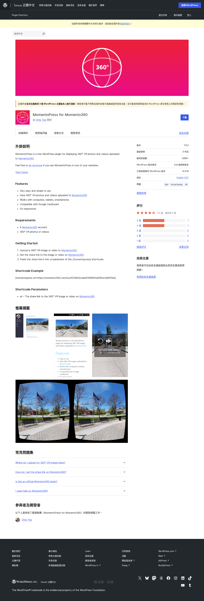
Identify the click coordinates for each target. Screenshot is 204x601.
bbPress (163, 560)
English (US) (183, 177)
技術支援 (184, 133)
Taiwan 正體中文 (48, 582)
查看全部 (184, 246)
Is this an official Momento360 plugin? (36, 481)
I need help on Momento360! (31, 491)
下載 (184, 117)
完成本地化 (125, 23)
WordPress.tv (93, 565)
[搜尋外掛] (44, 34)
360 (166, 184)
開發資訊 (75, 133)
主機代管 (16, 560)
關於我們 (16, 551)
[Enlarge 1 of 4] (47, 317)
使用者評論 (41, 133)
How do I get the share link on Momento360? (40, 472)
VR (186, 184)
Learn (88, 551)
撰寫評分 (141, 246)
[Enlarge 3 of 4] (123, 317)
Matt (161, 556)
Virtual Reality (177, 184)
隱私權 (15, 565)
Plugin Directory (20, 15)
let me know (35, 165)
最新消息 (16, 556)
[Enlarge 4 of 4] (123, 383)
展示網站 (53, 551)
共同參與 (126, 551)
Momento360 (26, 158)
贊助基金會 (128, 560)
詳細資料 (23, 133)
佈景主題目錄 (55, 556)
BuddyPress (165, 565)
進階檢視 (141, 193)
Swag (126, 565)
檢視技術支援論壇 (146, 276)
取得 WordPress (189, 5)
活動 (124, 556)
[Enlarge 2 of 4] (85, 317)
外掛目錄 (53, 560)
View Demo (21, 172)
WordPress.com (167, 551)
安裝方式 (59, 133)
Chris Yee (41, 119)
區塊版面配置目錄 (57, 565)
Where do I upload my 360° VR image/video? (40, 462)
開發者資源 (90, 560)
